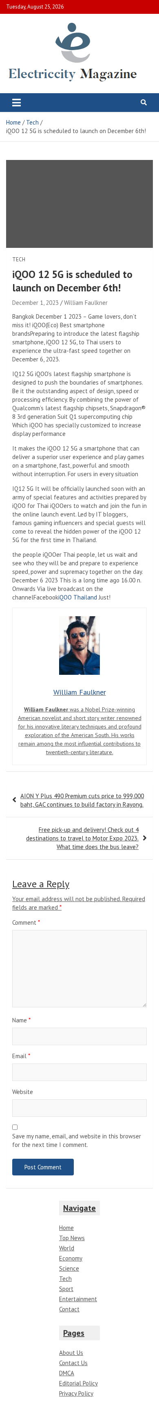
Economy (70, 1258)
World (66, 1248)
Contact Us (73, 1363)
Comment (26, 922)
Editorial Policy (78, 1383)
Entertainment (78, 1299)
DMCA (66, 1373)
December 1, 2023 (35, 302)
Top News (72, 1238)
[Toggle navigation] (16, 102)
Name (21, 1020)
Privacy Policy (76, 1393)
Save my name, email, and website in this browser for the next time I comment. (76, 1140)
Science (69, 1268)
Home (66, 1228)
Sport (66, 1289)
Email (21, 1056)
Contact (69, 1309)
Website (22, 1092)
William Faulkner (86, 302)
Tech (18, 259)
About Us (71, 1353)
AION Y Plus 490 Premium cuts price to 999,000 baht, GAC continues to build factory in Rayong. (82, 800)
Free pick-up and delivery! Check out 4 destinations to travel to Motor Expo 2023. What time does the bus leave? (82, 838)
